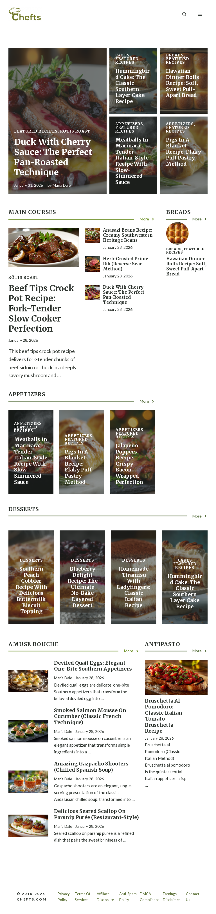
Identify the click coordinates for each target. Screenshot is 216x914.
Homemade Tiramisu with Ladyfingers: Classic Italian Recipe (133, 587)
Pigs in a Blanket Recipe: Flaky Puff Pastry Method (183, 151)
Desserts (31, 560)
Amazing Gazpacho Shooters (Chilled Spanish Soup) (91, 766)
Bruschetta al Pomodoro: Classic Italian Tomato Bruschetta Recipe (163, 716)
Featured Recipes (36, 131)
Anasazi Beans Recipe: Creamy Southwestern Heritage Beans (128, 235)
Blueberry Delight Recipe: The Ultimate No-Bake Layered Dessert (83, 587)
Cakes (122, 55)
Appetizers (129, 124)
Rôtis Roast (75, 131)
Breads (175, 55)
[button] (184, 14)
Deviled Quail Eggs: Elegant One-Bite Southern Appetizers (93, 666)
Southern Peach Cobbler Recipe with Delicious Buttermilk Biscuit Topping (31, 590)
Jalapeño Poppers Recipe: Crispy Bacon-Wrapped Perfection (129, 463)
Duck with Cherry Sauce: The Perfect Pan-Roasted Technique (53, 156)
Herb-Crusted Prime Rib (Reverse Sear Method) (125, 264)
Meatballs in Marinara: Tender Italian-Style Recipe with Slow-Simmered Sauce (131, 160)
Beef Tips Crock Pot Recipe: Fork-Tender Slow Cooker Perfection (41, 308)
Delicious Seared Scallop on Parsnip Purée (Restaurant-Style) (96, 814)
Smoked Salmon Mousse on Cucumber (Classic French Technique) (90, 716)
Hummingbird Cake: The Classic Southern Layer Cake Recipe (132, 86)
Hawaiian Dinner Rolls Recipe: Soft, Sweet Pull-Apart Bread (182, 83)
